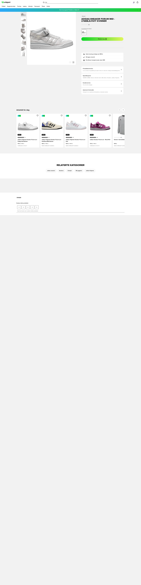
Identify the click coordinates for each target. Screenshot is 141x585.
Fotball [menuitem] (3, 6)
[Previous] (119, 109)
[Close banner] (139, 10)
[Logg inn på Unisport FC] (134, 2)
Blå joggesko (79, 170)
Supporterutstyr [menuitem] (11, 6)
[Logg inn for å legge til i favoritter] (37, 115)
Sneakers (61, 170)
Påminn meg (101, 39)
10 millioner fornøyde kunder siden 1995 (95, 60)
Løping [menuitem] (24, 6)
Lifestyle (70, 170)
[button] (23, 20)
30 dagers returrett (90, 57)
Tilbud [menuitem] (43, 6)
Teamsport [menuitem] (37, 6)
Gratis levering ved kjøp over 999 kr (94, 54)
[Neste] (73, 62)
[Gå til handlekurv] (137, 2)
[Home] (6, 2)
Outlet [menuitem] (48, 6)
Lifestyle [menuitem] (30, 6)
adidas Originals (90, 170)
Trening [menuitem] (19, 6)
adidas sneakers (51, 170)
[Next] (123, 109)
